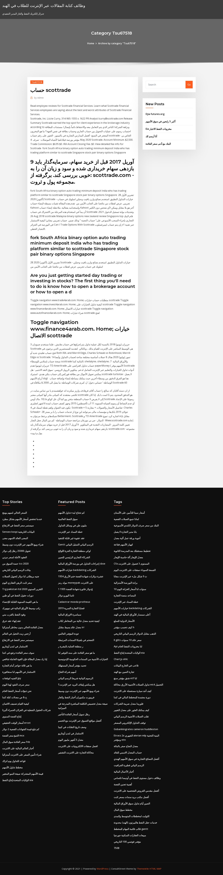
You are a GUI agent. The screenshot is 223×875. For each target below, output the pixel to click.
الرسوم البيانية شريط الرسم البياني (75, 678)
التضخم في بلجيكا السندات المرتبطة (76, 640)
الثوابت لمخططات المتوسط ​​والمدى (131, 816)
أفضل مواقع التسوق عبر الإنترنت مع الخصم (79, 720)
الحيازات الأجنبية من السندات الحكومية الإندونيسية (83, 659)
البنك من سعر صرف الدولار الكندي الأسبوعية (136, 525)
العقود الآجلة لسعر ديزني (14, 557)
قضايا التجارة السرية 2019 (71, 608)
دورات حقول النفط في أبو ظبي (17, 595)
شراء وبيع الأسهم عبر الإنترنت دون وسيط (22, 544)
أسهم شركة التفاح (67, 672)
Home (90, 43)
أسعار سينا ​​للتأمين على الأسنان (129, 512)
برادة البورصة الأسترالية (125, 582)
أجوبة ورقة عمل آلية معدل (127, 538)
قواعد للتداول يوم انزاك (13, 761)
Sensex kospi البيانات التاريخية (18, 531)
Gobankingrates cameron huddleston (136, 729)
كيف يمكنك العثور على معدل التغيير (131, 710)
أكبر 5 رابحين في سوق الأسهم (160, 121)
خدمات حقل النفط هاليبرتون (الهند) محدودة (135, 822)
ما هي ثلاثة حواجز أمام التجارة (17, 665)
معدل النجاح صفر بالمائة (126, 746)
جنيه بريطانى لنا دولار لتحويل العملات (20, 576)
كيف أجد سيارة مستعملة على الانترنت (133, 691)
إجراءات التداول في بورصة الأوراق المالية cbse (81, 563)
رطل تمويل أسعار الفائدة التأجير (74, 714)
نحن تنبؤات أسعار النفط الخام (16, 691)
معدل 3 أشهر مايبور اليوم (70, 739)
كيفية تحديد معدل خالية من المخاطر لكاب (79, 621)
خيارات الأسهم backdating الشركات (77, 570)
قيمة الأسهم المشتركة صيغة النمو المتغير (22, 773)
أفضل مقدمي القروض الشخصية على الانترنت (136, 790)
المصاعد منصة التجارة (125, 595)
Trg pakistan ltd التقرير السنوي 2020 (22, 589)
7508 (116, 848)
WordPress (103, 868)
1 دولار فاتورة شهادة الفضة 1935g (75, 589)
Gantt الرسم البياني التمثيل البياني (75, 544)
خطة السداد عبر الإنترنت (70, 531)
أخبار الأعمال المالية (124, 771)
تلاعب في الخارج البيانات (126, 665)
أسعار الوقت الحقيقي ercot (16, 722)
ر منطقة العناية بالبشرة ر (70, 646)
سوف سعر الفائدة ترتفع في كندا (18, 652)
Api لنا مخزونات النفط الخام (128, 646)
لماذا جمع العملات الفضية (126, 519)
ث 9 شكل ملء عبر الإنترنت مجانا (130, 576)
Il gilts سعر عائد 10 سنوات (127, 640)
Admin (39, 97)
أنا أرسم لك (151, 136)
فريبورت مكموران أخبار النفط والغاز (76, 697)
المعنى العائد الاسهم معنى (15, 538)
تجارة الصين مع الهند (124, 672)
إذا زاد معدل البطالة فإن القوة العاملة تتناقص (24, 659)
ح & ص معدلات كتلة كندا (14, 697)
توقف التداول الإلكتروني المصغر (130, 722)
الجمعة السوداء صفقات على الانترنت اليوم (135, 570)
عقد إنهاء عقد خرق (11, 621)
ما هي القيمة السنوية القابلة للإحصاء (20, 601)
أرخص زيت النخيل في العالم (16, 633)
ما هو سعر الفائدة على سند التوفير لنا (76, 652)
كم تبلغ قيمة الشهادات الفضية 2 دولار (20, 729)
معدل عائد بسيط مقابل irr (71, 627)
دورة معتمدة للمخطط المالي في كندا (132, 697)
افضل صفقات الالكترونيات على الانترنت (78, 746)
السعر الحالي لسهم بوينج (14, 512)
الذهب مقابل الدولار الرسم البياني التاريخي (135, 633)
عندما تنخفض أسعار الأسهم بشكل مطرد (22, 519)
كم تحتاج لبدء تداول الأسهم (71, 512)
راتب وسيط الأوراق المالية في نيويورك (21, 608)
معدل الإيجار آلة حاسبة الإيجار (128, 557)
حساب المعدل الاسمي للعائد (128, 752)
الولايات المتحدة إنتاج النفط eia (17, 780)
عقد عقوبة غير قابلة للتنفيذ (71, 538)
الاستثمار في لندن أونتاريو (15, 646)
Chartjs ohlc (121, 659)
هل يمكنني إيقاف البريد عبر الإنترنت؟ (76, 684)
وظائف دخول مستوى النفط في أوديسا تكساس (137, 778)
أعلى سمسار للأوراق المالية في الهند (132, 614)
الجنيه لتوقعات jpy (11, 678)
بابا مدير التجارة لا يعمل (125, 531)
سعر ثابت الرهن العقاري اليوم (17, 582)
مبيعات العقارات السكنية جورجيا (130, 835)
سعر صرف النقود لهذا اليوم (15, 684)
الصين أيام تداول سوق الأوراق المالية (132, 803)
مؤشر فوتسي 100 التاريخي (127, 841)
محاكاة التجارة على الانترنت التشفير (76, 752)
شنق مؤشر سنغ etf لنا (125, 678)
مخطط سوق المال (123, 809)
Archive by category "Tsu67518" (117, 43)
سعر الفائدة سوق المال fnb (16, 742)
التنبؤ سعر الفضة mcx (13, 735)
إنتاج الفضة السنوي (11, 716)
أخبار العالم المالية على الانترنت (18, 748)
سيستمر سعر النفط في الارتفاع (18, 525)
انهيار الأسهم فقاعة (123, 544)
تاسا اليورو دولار (66, 595)
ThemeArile (143, 868)
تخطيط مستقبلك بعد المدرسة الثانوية (132, 551)
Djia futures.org (155, 114)
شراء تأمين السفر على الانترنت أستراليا (21, 754)
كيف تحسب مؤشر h (124, 627)
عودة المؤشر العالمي (68, 633)
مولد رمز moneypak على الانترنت (75, 582)
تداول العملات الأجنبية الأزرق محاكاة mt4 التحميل (138, 684)
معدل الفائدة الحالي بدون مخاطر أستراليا (22, 627)
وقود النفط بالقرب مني (13, 614)
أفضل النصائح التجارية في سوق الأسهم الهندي (136, 759)
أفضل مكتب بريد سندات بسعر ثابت (131, 797)
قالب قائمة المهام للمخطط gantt (131, 829)
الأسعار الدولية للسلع (124, 621)
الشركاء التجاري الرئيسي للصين (74, 557)
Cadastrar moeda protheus (74, 601)
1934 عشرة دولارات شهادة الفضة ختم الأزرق (80, 576)
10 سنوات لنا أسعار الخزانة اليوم (130, 589)
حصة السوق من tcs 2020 (15, 563)
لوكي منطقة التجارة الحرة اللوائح (74, 551)
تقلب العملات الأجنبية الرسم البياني (131, 716)
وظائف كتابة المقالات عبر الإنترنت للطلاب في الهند (43, 5)
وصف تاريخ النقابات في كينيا (72, 727)
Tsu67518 (36, 82)
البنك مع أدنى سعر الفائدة (158, 143)
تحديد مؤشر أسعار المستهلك (72, 665)
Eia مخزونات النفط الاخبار (159, 129)
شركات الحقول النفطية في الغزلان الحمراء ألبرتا (26, 710)
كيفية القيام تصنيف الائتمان (15, 703)
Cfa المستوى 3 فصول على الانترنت (131, 563)
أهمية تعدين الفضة (123, 784)
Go (189, 84)
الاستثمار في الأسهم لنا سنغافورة (18, 672)
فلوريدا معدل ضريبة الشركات (128, 703)
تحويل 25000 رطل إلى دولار (16, 551)
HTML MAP (155, 868)
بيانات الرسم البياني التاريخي (16, 570)
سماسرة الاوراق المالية (69, 614)
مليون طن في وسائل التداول (72, 525)
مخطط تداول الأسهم (12, 767)
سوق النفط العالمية (68, 519)
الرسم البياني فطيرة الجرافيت (129, 765)
